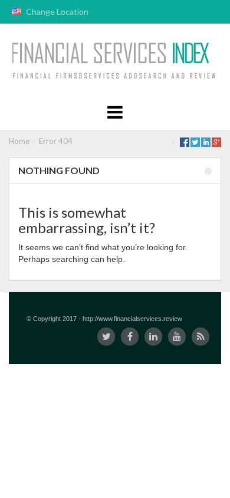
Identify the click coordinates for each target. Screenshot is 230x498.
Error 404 (56, 141)
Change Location (56, 11)
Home (19, 141)
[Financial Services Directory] (115, 61)
